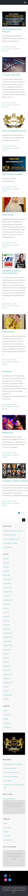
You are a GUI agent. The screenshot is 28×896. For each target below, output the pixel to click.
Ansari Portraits (8, 215)
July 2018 (6, 653)
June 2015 (6, 699)
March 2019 (7, 625)
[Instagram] (5, 879)
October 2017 (7, 678)
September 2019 (8, 600)
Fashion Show (7, 714)
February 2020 (7, 579)
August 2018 (7, 649)
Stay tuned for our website (12, 174)
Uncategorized (9, 48)
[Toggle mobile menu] (25, 2)
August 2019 (7, 604)
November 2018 (8, 637)
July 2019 (6, 608)
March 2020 (7, 575)
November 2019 (8, 591)
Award (5, 710)
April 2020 (6, 571)
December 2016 (8, 695)
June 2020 (6, 563)
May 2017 (6, 691)
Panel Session (7, 723)
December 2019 (8, 587)
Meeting (6, 719)
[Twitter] (9, 875)
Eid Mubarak (7, 371)
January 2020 (7, 583)
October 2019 (7, 596)
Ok (14, 893)
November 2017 (8, 674)
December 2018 (8, 633)
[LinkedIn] (9, 879)
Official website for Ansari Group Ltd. (13, 531)
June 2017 (6, 686)
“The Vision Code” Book (11, 75)
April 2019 (6, 620)
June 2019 (6, 612)
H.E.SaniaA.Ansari (7, 46)
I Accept (14, 810)
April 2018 (6, 662)
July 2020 (6, 558)
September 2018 (8, 645)
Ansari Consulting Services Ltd (14, 131)
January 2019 (7, 629)
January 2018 (7, 670)
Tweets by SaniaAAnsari (9, 798)
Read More (4, 50)
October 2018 (7, 641)
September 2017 (8, 682)
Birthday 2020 (7, 432)
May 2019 (6, 616)
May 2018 (6, 658)
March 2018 (7, 666)
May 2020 (6, 567)
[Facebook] (5, 875)
